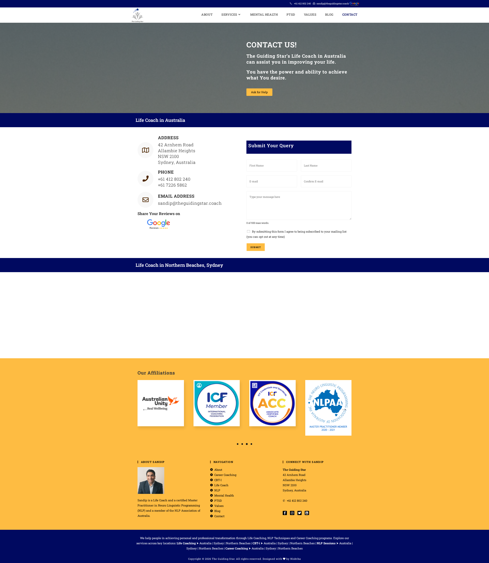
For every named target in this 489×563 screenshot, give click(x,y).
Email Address (176, 196)
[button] (237, 444)
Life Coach (160, 500)
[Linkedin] (307, 513)
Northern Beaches (238, 543)
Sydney (219, 543)
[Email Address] (145, 200)
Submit (255, 247)
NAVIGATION (223, 462)
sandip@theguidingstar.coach (333, 3)
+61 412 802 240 (302, 3)
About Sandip (153, 462)
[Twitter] (299, 513)
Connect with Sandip (305, 462)
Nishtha (295, 559)
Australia (205, 543)
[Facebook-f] (285, 513)
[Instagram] (292, 513)
